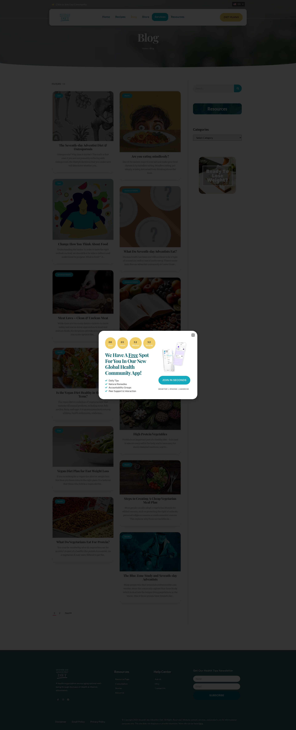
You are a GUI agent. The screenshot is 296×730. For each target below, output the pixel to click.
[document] (148, 365)
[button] (193, 335)
